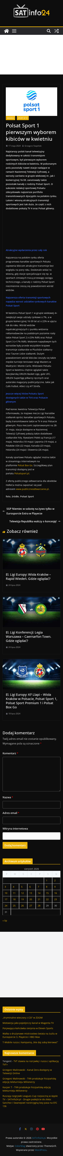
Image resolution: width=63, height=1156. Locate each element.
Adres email (11, 813)
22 (47, 899)
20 (30, 899)
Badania (10, 118)
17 (6, 899)
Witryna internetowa (15, 828)
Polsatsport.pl (21, 473)
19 (22, 899)
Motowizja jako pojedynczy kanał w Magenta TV (28, 1022)
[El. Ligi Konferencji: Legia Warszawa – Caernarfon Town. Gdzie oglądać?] (31, 599)
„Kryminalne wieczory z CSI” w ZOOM (23, 1017)
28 (39, 905)
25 (14, 905)
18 (14, 899)
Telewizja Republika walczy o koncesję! (33, 521)
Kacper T (7, 1087)
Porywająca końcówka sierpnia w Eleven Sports (28, 1028)
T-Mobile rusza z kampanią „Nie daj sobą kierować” (30, 1042)
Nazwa (8, 797)
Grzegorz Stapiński (33, 145)
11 (14, 893)
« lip (5, 920)
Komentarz (10, 753)
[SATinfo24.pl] (6, 31)
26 (22, 905)
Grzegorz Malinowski (14, 1069)
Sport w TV (22, 118)
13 (30, 893)
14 (39, 893)
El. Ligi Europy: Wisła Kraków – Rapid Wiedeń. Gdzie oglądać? (28, 576)
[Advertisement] (31, 54)
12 (22, 893)
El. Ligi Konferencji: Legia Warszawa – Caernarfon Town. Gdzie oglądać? (28, 636)
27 (30, 905)
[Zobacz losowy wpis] (56, 31)
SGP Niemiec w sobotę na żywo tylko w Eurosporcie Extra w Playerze (30, 511)
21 (39, 899)
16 (55, 893)
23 (55, 899)
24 (6, 905)
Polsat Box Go (25, 465)
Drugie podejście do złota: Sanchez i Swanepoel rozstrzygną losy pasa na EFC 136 (30, 1103)
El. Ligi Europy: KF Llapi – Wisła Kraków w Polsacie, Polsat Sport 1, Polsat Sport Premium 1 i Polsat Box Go (31, 700)
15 (47, 893)
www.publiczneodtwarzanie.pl (32, 489)
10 (6, 893)
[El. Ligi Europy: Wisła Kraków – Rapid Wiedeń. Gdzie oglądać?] (31, 541)
